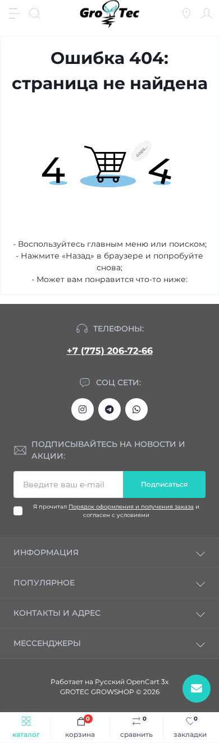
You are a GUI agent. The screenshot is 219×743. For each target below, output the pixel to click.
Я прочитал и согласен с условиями (116, 511)
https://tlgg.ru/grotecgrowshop (109, 409)
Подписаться (164, 484)
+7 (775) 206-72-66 (110, 350)
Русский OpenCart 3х (131, 681)
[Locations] (186, 13)
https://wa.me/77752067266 (136, 409)
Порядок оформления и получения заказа (131, 506)
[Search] (34, 13)
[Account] (206, 13)
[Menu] (14, 13)
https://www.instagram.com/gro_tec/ (82, 409)
